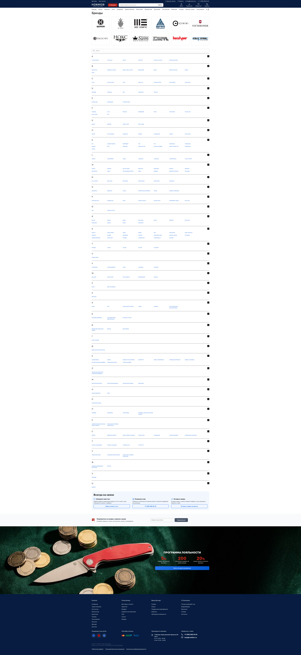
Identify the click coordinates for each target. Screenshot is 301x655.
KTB (139, 143)
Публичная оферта (97, 649)
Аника (140, 306)
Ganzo (93, 124)
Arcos (124, 60)
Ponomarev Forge (174, 200)
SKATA (124, 232)
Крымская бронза (112, 362)
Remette (171, 220)
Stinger (125, 237)
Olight (124, 190)
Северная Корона (111, 435)
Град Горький (95, 340)
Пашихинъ (110, 412)
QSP (93, 210)
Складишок (157, 435)
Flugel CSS (187, 111)
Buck (93, 72)
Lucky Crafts (188, 158)
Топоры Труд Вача (112, 445)
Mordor (156, 171)
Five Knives (172, 111)
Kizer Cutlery (141, 146)
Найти (160, 5)
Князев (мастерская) (174, 359)
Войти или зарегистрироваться (182, 568)
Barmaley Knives (111, 70)
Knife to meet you (173, 146)
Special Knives (173, 235)
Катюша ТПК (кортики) (129, 359)
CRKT (124, 82)
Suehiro (171, 237)
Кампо (109, 359)
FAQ (123, 614)
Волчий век (126, 329)
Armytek (140, 60)
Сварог (93, 435)
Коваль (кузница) (189, 359)
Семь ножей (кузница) (129, 435)
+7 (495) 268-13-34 (150, 506)
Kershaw (125, 146)
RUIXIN (93, 220)
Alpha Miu (109, 60)
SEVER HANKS (110, 232)
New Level (109, 181)
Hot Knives (187, 134)
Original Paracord (174, 190)
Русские (94, 622)
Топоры (94, 616)
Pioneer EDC (110, 200)
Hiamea (140, 134)
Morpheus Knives (173, 171)
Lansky (93, 158)
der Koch (94, 296)
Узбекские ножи (96, 454)
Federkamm (141, 111)
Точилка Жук (126, 445)
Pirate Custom (142, 200)
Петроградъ (126, 412)
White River (110, 277)
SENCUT (93, 232)
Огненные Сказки (96, 403)
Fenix (155, 111)
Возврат (124, 609)
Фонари (94, 624)
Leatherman (110, 158)
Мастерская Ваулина (112, 383)
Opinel (155, 190)
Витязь (109, 329)
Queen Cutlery (111, 210)
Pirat (124, 200)
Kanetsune (187, 143)
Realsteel (140, 220)
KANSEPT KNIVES (111, 143)
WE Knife (94, 277)
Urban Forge (95, 257)
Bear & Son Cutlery (128, 70)
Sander (109, 235)
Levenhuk (140, 158)
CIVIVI (93, 82)
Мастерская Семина (128, 383)
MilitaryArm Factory (128, 171)
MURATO (109, 168)
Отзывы (183, 611)
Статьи (124, 616)
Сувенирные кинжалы (191, 435)
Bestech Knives (173, 70)
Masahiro (156, 168)
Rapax (124, 220)
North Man (156, 181)
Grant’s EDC (126, 124)
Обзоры (124, 619)
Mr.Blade (187, 171)
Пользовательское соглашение (114, 649)
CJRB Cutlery (110, 82)
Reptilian (187, 220)
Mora (139, 171)
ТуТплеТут (141, 445)
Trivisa (124, 247)
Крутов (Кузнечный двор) (98, 362)
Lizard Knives (172, 158)
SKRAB (139, 232)
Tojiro (109, 247)
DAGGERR (94, 92)
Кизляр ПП (141, 359)
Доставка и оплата (127, 604)
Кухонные (95, 614)
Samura (94, 235)
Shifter (140, 235)
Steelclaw (110, 237)
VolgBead (140, 267)
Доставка (94, 1)
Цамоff (94, 487)
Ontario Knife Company (144, 190)
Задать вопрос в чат (111, 506)
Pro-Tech (187, 200)
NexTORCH (125, 181)
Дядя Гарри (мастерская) (98, 350)
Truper (140, 247)
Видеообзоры (185, 606)
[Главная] (98, 5)
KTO (155, 143)
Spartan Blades (158, 235)
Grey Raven (141, 124)
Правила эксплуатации (129, 611)
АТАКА (93, 306)
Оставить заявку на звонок (189, 506)
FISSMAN (94, 111)
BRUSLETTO (94, 70)
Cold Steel (187, 82)
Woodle (156, 277)
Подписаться (181, 520)
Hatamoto (125, 134)
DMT (124, 92)
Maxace (171, 168)
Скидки (153, 604)
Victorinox (95, 267)
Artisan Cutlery (158, 60)
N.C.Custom (95, 181)
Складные (95, 604)
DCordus (109, 92)
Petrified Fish (95, 200)
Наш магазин (102, 1)
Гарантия (124, 606)
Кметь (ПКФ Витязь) (159, 359)
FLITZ (108, 111)
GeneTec (109, 124)
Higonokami (157, 134)
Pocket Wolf (157, 200)
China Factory (157, 82)
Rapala (109, 220)
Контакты (184, 614)
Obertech (109, 190)
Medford (187, 168)
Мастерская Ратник (97, 383)
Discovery (141, 92)
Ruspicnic (140, 222)
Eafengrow (110, 102)
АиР (108, 306)
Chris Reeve (172, 82)
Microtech (94, 171)
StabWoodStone (96, 237)
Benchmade (141, 70)
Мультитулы (95, 611)
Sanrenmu (125, 235)
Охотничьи (95, 609)
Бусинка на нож (127, 317)
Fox (108, 114)
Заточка (94, 627)
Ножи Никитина (96, 393)
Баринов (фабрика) (97, 317)
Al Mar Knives (95, 60)
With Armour (126, 277)
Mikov (108, 171)
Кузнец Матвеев (127, 362)
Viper (124, 267)
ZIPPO (93, 286)
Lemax (124, 158)
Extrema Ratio (126, 102)
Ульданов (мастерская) (113, 454)
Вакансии (184, 609)
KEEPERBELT (125, 143)
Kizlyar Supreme (158, 146)
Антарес (156, 306)
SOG (155, 232)
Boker (186, 70)
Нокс (108, 393)
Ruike (124, 222)
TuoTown (156, 247)
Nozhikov (171, 181)
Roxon (109, 222)
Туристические (96, 606)
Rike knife (94, 222)
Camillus (140, 82)
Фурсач (109, 466)
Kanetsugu (172, 143)
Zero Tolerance (111, 286)
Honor (171, 134)
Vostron (156, 267)
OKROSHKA (94, 190)
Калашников (95, 359)
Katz (108, 146)
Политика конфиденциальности (136, 649)
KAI (92, 143)
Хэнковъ (94, 477)
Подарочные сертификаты (159, 609)
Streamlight (141, 237)
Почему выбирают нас (188, 604)
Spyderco (187, 235)
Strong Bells (157, 237)
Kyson (93, 149)
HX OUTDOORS (110, 134)
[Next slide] (208, 9)
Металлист (141, 383)
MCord (93, 168)
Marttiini (140, 168)
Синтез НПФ (141, 435)
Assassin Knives (173, 60)
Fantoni (125, 111)
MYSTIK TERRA (126, 168)
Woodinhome (141, 277)
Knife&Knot (188, 146)
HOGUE (93, 134)
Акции (153, 606)
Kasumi (93, 146)
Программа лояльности (158, 614)
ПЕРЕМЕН (94, 412)
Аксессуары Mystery (128, 306)
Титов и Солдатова (97, 445)
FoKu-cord (94, 114)
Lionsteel (156, 158)
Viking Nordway (111, 267)
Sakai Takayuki (188, 232)
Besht (155, 70)
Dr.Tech (156, 92)
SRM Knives (172, 232)
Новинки (154, 611)
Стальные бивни (173, 435)
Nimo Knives (141, 181)
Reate (155, 220)
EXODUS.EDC (95, 102)
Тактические (96, 619)
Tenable (94, 247)
